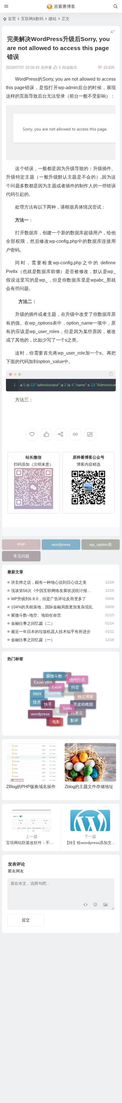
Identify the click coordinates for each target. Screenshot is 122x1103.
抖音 (75, 684)
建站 (52, 18)
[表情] (95, 905)
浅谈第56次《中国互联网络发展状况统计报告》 (53, 590)
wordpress (61, 544)
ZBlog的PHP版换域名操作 (31, 786)
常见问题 (21, 556)
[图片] (105, 905)
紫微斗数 (54, 675)
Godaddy (72, 696)
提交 (26, 920)
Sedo (67, 703)
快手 (48, 700)
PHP (21, 544)
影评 (74, 719)
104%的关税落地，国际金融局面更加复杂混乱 (52, 607)
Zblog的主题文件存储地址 (89, 786)
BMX (37, 692)
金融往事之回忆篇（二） (33, 623)
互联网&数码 (32, 18)
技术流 (39, 704)
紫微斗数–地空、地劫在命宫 (36, 615)
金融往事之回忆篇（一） (33, 640)
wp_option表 (100, 544)
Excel (57, 682)
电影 (56, 719)
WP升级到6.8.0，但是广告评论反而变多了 (48, 598)
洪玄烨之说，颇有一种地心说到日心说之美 (49, 582)
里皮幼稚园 (83, 701)
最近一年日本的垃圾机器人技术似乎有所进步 (51, 631)
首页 (12, 18)
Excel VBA (43, 684)
